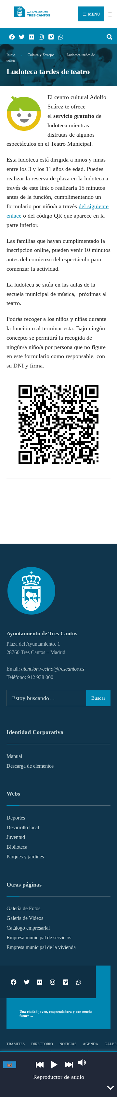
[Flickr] (29, 36)
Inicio (10, 55)
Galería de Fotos (23, 908)
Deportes (15, 818)
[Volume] (82, 1062)
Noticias (67, 1044)
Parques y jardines (25, 857)
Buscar (98, 698)
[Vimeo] (49, 36)
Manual (14, 756)
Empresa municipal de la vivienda (41, 947)
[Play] (54, 1064)
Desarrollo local (22, 828)
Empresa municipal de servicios (38, 938)
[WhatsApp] (58, 36)
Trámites (15, 1044)
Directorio (42, 1044)
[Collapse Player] (110, 1088)
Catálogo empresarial (28, 928)
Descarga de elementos (30, 766)
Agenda (90, 1044)
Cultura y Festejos (41, 55)
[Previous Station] (40, 1064)
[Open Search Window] (107, 36)
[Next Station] (69, 1064)
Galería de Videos (24, 918)
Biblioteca (16, 847)
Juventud (15, 837)
